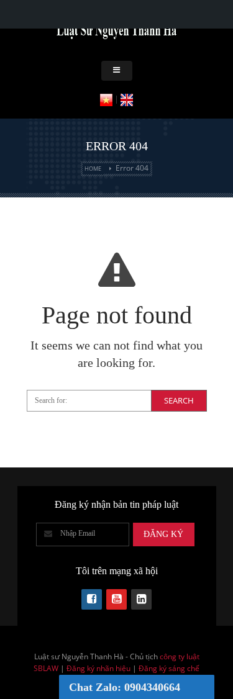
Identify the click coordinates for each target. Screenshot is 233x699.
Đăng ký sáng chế (169, 668)
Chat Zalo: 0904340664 (124, 687)
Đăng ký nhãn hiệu (98, 668)
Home (93, 169)
